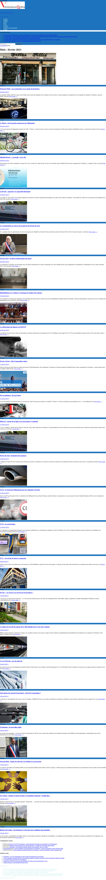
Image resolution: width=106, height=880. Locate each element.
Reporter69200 (7, 848)
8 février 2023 (3, 561)
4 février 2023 (3, 664)
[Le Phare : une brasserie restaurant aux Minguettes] (13, 118)
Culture (5, 25)
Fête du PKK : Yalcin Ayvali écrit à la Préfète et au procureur (20, 761)
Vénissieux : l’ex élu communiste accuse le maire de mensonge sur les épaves (23, 856)
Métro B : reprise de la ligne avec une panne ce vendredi (19, 421)
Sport (4, 23)
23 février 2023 (4, 194)
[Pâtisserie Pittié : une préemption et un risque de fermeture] (28, 84)
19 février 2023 (4, 296)
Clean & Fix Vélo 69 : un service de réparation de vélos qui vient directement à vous (25, 861)
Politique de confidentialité (10, 28)
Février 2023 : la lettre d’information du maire (15, 258)
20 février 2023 (4, 261)
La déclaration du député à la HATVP (13, 327)
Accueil (5, 19)
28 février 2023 (4, 92)
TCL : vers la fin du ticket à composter (13, 558)
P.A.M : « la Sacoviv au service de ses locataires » (16, 592)
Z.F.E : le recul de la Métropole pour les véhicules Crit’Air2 (20, 490)
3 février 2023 (3, 730)
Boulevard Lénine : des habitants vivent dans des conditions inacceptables (25, 830)
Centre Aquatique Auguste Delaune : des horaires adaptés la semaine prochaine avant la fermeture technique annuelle (33, 858)
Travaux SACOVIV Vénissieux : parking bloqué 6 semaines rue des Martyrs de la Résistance (32, 844)
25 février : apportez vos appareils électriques (15, 191)
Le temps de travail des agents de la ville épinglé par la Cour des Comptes (25, 627)
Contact (5, 29)
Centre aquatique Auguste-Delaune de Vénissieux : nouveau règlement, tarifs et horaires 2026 (38, 848)
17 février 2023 (4, 364)
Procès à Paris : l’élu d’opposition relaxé (13, 361)
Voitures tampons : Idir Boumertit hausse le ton (15, 862)
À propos (5, 26)
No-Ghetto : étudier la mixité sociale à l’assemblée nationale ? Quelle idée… (25, 796)
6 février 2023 (3, 630)
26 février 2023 (4, 160)
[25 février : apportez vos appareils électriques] (13, 187)
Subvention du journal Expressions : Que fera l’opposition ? (20, 693)
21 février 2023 (4, 229)
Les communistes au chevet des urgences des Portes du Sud (20, 226)
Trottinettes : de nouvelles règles (10, 727)
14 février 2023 (4, 493)
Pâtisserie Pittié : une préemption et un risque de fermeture (20, 89)
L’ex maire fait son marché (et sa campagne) (14, 859)
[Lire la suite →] (13, 96)
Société (5, 22)
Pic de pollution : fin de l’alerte (10, 395)
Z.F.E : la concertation (7, 524)
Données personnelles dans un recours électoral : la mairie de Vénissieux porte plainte (32, 845)
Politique (5, 20)
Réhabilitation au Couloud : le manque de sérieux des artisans (21, 293)
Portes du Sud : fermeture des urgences (13, 456)
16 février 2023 (4, 459)
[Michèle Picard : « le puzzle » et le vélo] (13, 152)
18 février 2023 (4, 330)
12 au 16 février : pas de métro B (11, 661)
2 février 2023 (3, 799)
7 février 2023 (3, 595)
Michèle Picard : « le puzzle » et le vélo (13, 157)
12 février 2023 (4, 527)
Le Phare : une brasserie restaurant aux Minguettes (17, 123)
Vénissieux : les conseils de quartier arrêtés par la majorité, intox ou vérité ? (28, 847)
